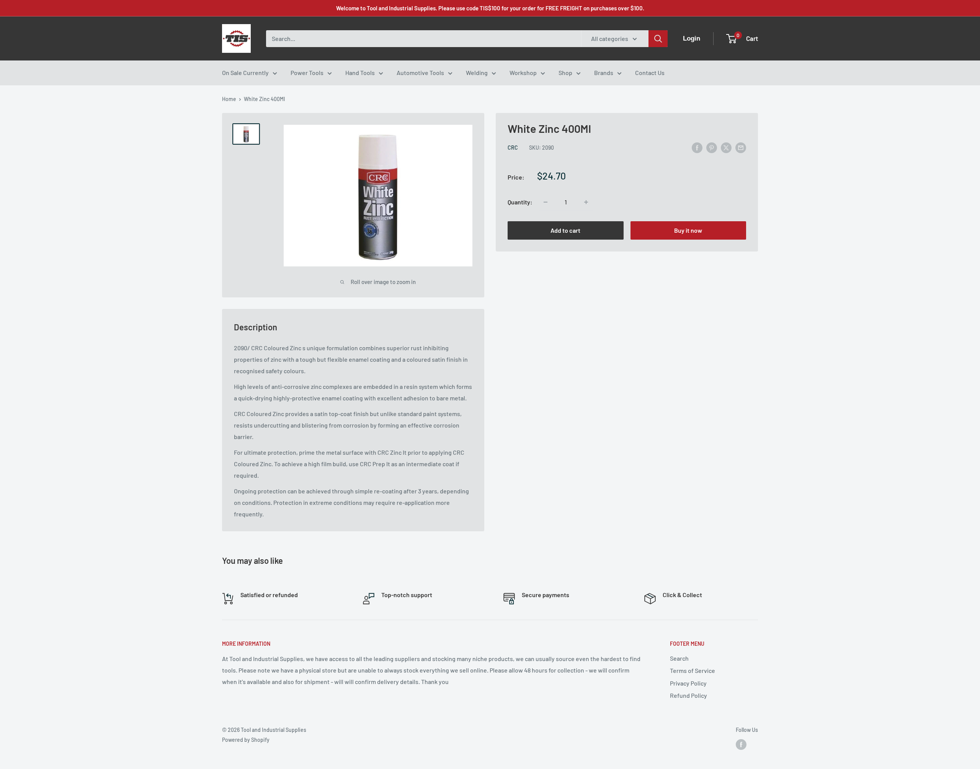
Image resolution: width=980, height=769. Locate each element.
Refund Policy (688, 695)
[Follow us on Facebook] (741, 744)
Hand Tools (360, 72)
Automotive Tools (420, 72)
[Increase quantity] (586, 202)
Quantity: (520, 202)
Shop (565, 72)
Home (229, 99)
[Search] (658, 38)
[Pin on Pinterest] (711, 147)
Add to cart (565, 230)
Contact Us (650, 72)
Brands (603, 72)
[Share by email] (740, 147)
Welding (477, 72)
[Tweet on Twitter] (726, 147)
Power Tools (307, 72)
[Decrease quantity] (545, 202)
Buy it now (688, 230)
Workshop (523, 72)
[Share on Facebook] (697, 147)
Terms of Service (692, 670)
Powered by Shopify (246, 739)
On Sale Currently (245, 72)
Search (679, 658)
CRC (513, 148)
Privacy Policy (688, 683)
